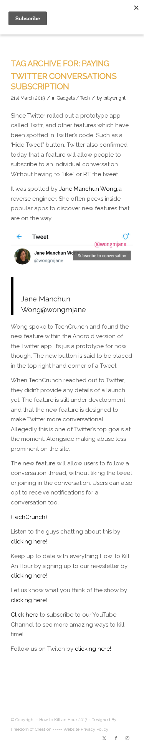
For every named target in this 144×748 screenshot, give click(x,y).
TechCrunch (28, 517)
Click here (24, 614)
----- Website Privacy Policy (80, 729)
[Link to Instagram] (127, 738)
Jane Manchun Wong (88, 188)
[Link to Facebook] (116, 738)
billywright (114, 98)
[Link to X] (104, 738)
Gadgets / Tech (73, 98)
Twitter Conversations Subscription (64, 81)
